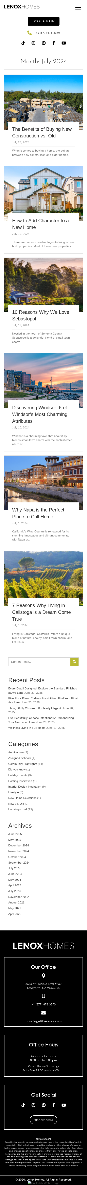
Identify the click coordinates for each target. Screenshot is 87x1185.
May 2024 (14, 879)
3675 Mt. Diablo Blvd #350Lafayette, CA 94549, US (43, 986)
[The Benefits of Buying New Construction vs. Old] (43, 118)
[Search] (74, 662)
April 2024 (14, 885)
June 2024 (15, 873)
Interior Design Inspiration (24, 786)
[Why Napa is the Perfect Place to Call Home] (43, 501)
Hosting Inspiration (20, 781)
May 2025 (14, 839)
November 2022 (18, 896)
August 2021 (16, 902)
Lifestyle (13, 792)
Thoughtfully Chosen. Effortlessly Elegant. (35, 708)
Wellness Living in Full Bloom (27, 727)
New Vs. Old (16, 803)
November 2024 (18, 851)
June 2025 (15, 834)
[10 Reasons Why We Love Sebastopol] (43, 303)
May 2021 (14, 908)
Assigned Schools (19, 758)
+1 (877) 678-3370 (48, 32)
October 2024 (17, 857)
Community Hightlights (22, 763)
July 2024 (14, 868)
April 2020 (14, 914)
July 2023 (14, 891)
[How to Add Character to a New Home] (43, 209)
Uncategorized (17, 809)
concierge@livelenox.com (44, 1021)
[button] (43, 21)
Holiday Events (17, 775)
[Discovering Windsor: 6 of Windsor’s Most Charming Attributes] (43, 402)
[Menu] (78, 7)
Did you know (16, 769)
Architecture (16, 752)
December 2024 (18, 845)
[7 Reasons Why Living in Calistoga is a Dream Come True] (43, 600)
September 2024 (19, 862)
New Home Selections (22, 797)
